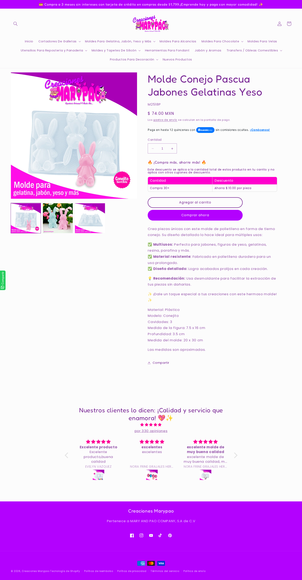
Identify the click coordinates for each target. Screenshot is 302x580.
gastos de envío (165, 120)
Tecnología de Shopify (65, 571)
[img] (151, 425)
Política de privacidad (131, 571)
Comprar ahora (195, 215)
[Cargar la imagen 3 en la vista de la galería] (90, 218)
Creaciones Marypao (35, 571)
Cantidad (154, 140)
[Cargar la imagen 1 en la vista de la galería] (26, 218)
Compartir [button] (161, 363)
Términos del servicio (165, 571)
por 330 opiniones (151, 430)
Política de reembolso (98, 571)
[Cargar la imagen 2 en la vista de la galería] (58, 218)
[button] (15, 23)
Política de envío (194, 571)
